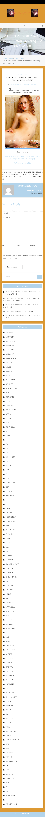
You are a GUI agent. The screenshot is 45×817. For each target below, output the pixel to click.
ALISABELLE (10, 354)
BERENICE (9, 384)
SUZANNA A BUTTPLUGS (14, 761)
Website (33, 245)
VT (6, 787)
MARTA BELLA (10, 607)
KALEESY (9, 556)
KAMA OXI (9, 560)
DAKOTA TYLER (11, 410)
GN (7, 500)
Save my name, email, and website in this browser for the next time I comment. (22, 257)
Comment (6, 217)
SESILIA (8, 723)
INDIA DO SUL (11, 521)
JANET (8, 526)
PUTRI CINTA (10, 684)
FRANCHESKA (10, 483)
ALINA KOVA (10, 346)
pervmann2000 (15, 84)
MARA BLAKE (10, 603)
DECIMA (8, 414)
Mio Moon (9, 624)
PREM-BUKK (10, 676)
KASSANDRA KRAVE (12, 564)
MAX (7, 616)
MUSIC (8, 637)
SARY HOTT (10, 718)
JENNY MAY (10, 534)
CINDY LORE (10, 406)
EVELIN (8, 466)
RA (7, 688)
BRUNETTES (10, 397)
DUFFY (8, 431)
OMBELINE (9, 663)
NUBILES (9, 654)
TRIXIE (8, 770)
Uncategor (9, 774)
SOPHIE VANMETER (12, 740)
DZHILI (8, 436)
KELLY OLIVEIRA (11, 577)
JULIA (7, 547)
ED (7, 448)
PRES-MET (9, 680)
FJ (6, 474)
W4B (7, 791)
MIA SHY (9, 620)
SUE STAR (9, 753)
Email (18, 245)
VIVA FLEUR (10, 778)
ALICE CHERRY (11, 341)
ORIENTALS (10, 667)
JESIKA (8, 538)
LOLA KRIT (9, 590)
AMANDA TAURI (11, 358)
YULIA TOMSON (11, 804)
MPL (7, 633)
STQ (7, 748)
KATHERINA (10, 573)
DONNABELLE (10, 427)
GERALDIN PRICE (11, 496)
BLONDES (9, 393)
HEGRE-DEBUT (11, 517)
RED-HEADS (22, 74)
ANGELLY (9, 363)
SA (7, 714)
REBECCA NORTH (12, 697)
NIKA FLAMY (10, 646)
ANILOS (8, 367)
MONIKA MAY (10, 628)
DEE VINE (9, 418)
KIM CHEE (9, 581)
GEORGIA (9, 491)
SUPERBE (9, 757)
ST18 (7, 744)
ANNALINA (9, 371)
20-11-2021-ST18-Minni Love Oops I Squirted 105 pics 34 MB (32, 174)
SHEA (8, 727)
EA (7, 440)
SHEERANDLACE (11, 731)
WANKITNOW (10, 796)
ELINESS (9, 453)
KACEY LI (9, 551)
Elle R (8, 461)
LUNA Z (8, 594)
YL (6, 800)
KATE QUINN (10, 568)
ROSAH (8, 710)
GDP (7, 487)
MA (7, 598)
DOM (7, 423)
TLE (7, 766)
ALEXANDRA (10, 337)
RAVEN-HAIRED (11, 693)
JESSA (8, 543)
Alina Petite (10, 350)
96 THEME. (26, 814)
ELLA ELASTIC (10, 457)
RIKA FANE (9, 706)
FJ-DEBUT (9, 478)
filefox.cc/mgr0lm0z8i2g (22, 163)
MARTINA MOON (11, 611)
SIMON (8, 736)
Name (4, 245)
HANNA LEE (10, 513)
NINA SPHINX (10, 650)
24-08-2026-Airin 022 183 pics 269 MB (19, 311)
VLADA (8, 783)
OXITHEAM (9, 671)
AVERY (8, 376)
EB (7, 444)
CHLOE (8, 401)
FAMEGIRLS (10, 470)
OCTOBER (9, 658)
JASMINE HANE (11, 530)
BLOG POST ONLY (12, 388)
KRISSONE (9, 586)
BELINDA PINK (11, 380)
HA (7, 504)
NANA (8, 641)
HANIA (8, 508)
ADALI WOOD (10, 333)
